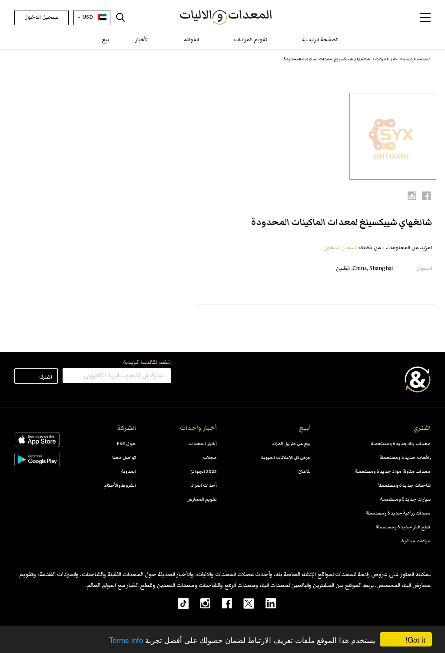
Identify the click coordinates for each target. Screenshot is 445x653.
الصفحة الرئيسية (320, 40)
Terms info (126, 639)
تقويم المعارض (202, 499)
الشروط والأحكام (120, 485)
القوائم (191, 40)
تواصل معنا (124, 457)
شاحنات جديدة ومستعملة (404, 485)
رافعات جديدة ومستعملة (405, 457)
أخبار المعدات (202, 443)
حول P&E (126, 443)
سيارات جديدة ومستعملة (405, 499)
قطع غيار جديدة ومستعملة (403, 527)
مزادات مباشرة (416, 540)
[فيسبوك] (221, 603)
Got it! (415, 639)
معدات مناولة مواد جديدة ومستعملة (393, 471)
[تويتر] (243, 603)
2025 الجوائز (204, 471)
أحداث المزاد (204, 485)
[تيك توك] (179, 603)
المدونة (128, 471)
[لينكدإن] (265, 603)
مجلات (210, 457)
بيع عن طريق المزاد (291, 443)
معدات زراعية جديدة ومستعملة (398, 513)
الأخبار (142, 40)
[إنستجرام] (199, 603)
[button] (425, 17)
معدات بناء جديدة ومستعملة (401, 443)
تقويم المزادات (250, 40)
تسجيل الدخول (41, 17)
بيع (105, 40)
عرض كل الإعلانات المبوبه (286, 457)
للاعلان (304, 471)
